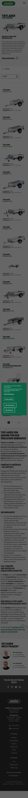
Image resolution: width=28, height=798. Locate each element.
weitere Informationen (9, 394)
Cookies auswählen (9, 399)
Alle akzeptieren (10, 405)
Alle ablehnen (9, 410)
